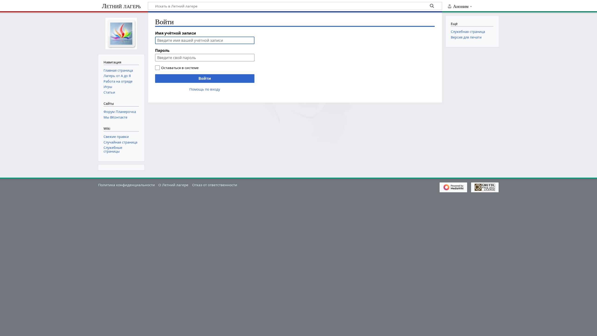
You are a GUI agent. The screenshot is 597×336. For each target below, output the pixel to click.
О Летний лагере (173, 184)
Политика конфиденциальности (126, 184)
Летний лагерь (121, 6)
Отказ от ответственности (214, 184)
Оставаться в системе (180, 67)
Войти (204, 78)
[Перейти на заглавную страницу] (121, 33)
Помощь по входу (204, 89)
